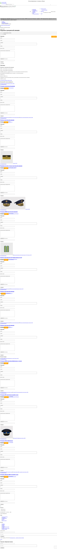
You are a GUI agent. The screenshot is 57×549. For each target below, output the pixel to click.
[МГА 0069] (5, 25)
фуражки (17, 213)
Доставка (34, 11)
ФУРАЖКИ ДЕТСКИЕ (4, 529)
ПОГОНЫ (3, 525)
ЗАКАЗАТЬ (54, 36)
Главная (3, 21)
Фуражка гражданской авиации (7, 86)
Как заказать (3, 517)
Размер (1, 179)
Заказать (6, 88)
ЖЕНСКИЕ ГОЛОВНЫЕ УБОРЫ (5, 528)
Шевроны (3, 524)
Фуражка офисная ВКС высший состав (9, 474)
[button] (3, 84)
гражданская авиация (6, 293)
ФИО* (1, 171)
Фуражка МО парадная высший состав (9, 394)
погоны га (10, 293)
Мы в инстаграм (4, 520)
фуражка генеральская (13, 476)
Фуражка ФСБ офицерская (6, 440)
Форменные (15, 259)
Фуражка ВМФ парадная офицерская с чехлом (11, 361)
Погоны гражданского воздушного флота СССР (11, 257)
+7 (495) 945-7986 (3, 2)
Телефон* (1, 42)
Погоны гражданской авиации (7, 120)
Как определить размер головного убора (6, 80)
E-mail (1, 40)
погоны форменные (11, 259)
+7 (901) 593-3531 (4, 3)
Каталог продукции (5, 516)
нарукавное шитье (13, 167)
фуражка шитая (13, 213)
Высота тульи (2, 48)
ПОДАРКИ (3, 527)
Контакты (34, 12)
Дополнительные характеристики (5, 50)
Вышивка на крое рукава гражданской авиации (11, 165)
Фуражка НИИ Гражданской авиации (9, 211)
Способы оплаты (4, 518)
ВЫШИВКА (3, 526)
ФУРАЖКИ (3, 22)
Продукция (34, 9)
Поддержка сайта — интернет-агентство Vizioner (17, 537)
